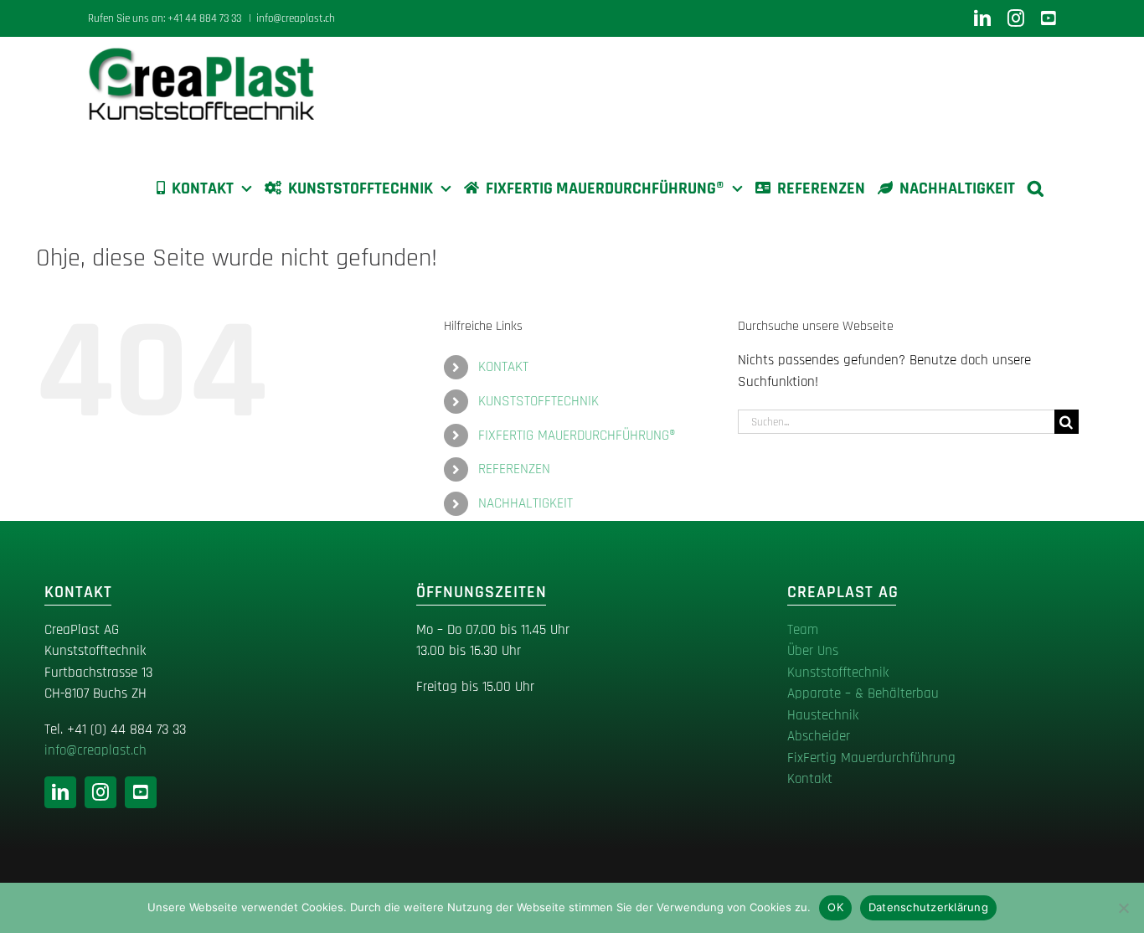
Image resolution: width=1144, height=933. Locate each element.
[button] (1036, 188)
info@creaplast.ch (295, 18)
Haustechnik (822, 715)
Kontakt (809, 779)
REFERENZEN (514, 469)
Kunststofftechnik (838, 672)
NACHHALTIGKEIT (525, 503)
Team (802, 630)
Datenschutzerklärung (928, 907)
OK (835, 907)
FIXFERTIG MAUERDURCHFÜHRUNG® (576, 435)
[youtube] (141, 792)
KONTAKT (503, 367)
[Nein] (1123, 907)
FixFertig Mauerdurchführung (871, 758)
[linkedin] (60, 792)
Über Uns (812, 651)
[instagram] (100, 792)
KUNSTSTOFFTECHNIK (538, 401)
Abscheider (818, 736)
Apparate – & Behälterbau (863, 693)
